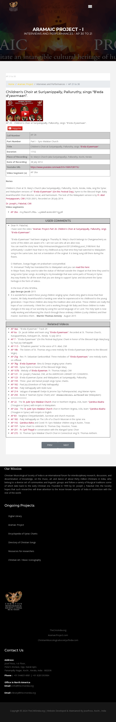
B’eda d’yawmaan (78, 356)
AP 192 (14, 422)
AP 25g (14, 356)
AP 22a (14, 408)
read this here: (83, 267)
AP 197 (14, 426)
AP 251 (14, 429)
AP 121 (14, 374)
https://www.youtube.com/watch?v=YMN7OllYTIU (55, 167)
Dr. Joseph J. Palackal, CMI (18, 203)
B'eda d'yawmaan (89, 146)
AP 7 (13, 339)
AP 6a (14, 332)
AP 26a (14, 212)
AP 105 (14, 367)
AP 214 (14, 391)
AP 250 (14, 394)
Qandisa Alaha (27, 422)
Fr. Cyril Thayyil (27, 429)
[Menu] (90, 6)
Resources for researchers (21, 551)
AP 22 (14, 401)
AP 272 (14, 433)
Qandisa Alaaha (96, 401)
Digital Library (15, 516)
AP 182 (14, 384)
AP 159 (14, 381)
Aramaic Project (16, 524)
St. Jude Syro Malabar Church (37, 401)
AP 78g (14, 363)
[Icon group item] (7, 699)
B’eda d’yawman (39, 370)
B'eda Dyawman (28, 363)
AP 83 (14, 415)
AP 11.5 (15, 346)
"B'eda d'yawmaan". (59, 332)
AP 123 (14, 377)
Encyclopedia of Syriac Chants (22, 533)
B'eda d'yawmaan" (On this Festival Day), (54, 191)
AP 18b (14, 349)
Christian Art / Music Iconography (24, 559)
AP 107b (15, 370)
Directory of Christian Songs (22, 542)
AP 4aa (14, 328)
